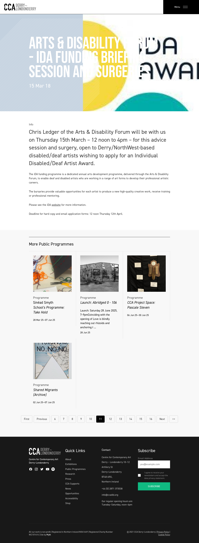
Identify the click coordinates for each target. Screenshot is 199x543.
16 (150, 419)
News (68, 488)
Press (68, 478)
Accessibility (71, 498)
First (26, 419)
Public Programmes (75, 469)
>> (173, 419)
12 (110, 419)
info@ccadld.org (110, 494)
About (68, 459)
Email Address (145, 458)
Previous (42, 419)
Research (70, 473)
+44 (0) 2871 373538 (112, 488)
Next (162, 419)
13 (120, 419)
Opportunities (72, 493)
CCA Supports (72, 483)
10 (90, 419)
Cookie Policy (164, 534)
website (56, 205)
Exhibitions (71, 464)
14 (130, 419)
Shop (67, 503)
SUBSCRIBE (154, 486)
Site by (45, 534)
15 (140, 419)
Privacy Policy (163, 531)
